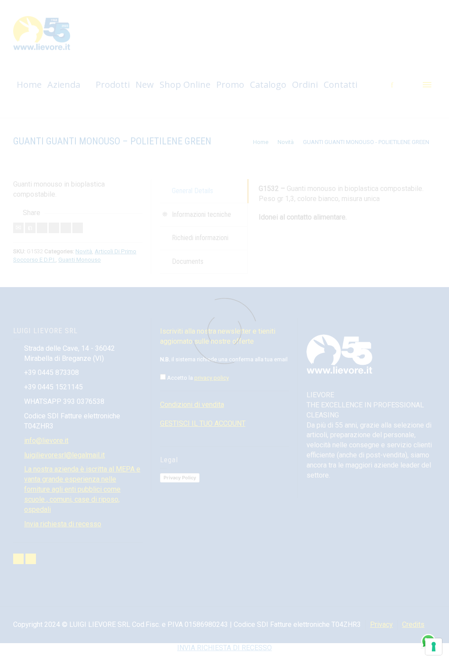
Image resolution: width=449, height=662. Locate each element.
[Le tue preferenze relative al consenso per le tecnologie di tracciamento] (433, 646)
